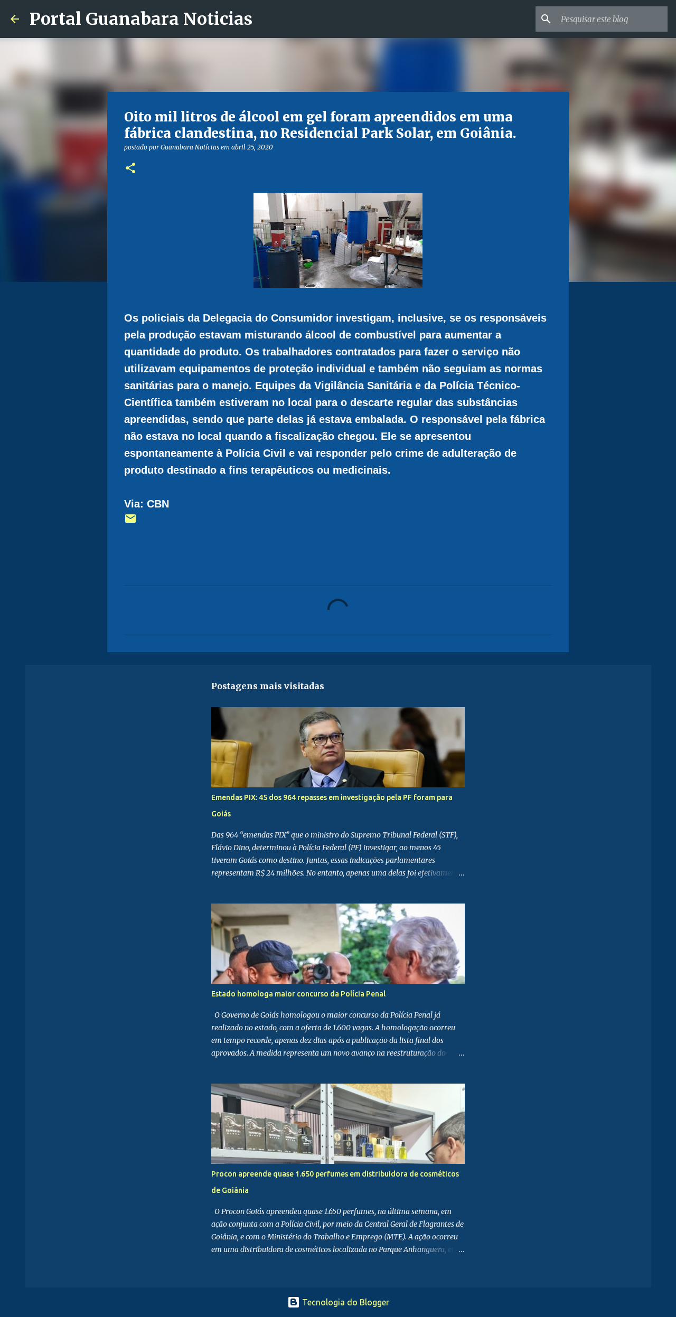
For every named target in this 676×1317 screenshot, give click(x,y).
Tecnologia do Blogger (344, 1302)
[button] (130, 169)
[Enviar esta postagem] (130, 522)
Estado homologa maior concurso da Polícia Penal (298, 994)
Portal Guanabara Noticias (141, 19)
